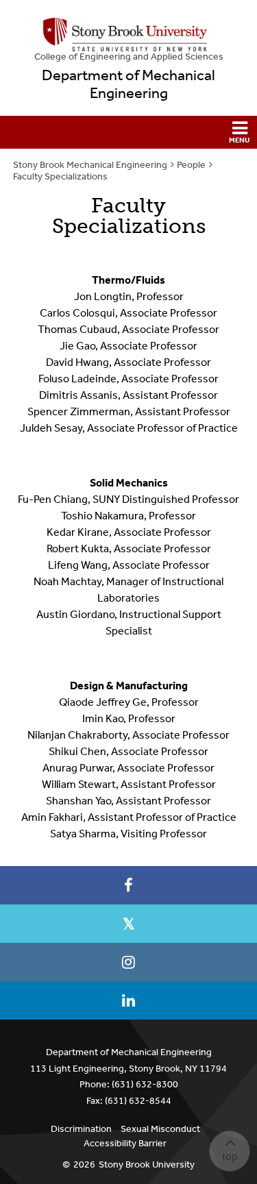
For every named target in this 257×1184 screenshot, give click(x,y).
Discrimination (81, 1129)
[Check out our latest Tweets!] (128, 923)
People (191, 165)
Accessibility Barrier (125, 1143)
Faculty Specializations (60, 176)
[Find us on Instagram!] (128, 962)
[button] (128, 132)
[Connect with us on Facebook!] (128, 885)
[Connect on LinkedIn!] (128, 1000)
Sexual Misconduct (160, 1129)
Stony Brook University (147, 1164)
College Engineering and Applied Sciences (128, 56)
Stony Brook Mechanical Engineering (90, 165)
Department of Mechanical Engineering (128, 84)
